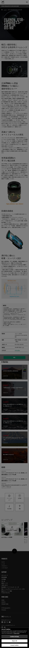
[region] (14, 637)
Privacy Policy (16, 633)
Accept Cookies (14, 645)
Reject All (14, 641)
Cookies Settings (14, 636)
